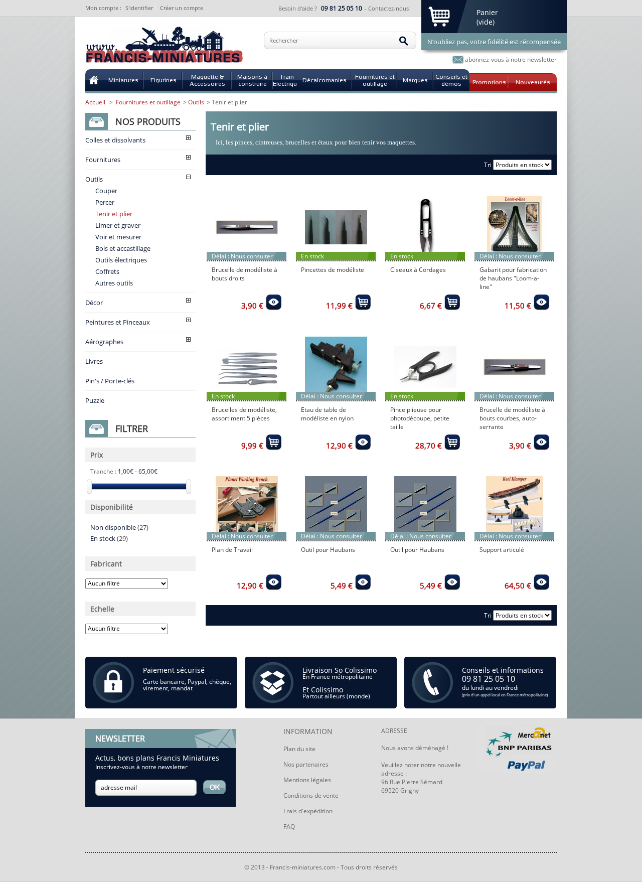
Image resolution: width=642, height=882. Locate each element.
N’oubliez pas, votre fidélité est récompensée (494, 41)
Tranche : (103, 471)
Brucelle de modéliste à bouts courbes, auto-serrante (512, 418)
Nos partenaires (306, 764)
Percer (104, 202)
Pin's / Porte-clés (109, 380)
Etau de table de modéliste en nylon (327, 413)
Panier (487, 12)
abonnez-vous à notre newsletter (511, 59)
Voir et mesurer (118, 236)
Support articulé (501, 549)
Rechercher (283, 40)
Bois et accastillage (122, 248)
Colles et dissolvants (115, 139)
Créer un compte (181, 8)
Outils (94, 179)
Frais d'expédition (308, 811)
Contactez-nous (388, 8)
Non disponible (119, 527)
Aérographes (104, 341)
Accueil (95, 102)
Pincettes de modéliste (332, 269)
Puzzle (94, 400)
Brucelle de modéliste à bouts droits (244, 273)
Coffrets (107, 271)
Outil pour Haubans (328, 549)
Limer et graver (117, 225)
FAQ (289, 826)
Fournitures (102, 159)
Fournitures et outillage (148, 102)
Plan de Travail (232, 549)
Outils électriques (121, 259)
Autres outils (114, 282)
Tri (488, 165)
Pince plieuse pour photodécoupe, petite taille (419, 418)
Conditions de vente (311, 795)
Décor (94, 302)
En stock (109, 538)
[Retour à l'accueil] (93, 80)
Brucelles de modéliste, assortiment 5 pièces (244, 413)
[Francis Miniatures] (164, 46)
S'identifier (139, 8)
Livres (94, 361)
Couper (106, 190)
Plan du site (299, 749)
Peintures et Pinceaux (117, 322)
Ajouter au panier (273, 302)
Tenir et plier (113, 213)
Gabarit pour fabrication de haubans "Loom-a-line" (513, 278)
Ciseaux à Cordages (418, 269)
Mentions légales (307, 780)
